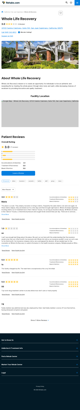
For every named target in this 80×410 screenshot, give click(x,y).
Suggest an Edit (7, 36)
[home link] (2, 12)
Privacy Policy (40, 386)
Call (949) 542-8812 (8, 32)
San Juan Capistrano (17, 12)
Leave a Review (18, 173)
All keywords (6, 181)
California (7, 12)
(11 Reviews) (21, 24)
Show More (5, 214)
